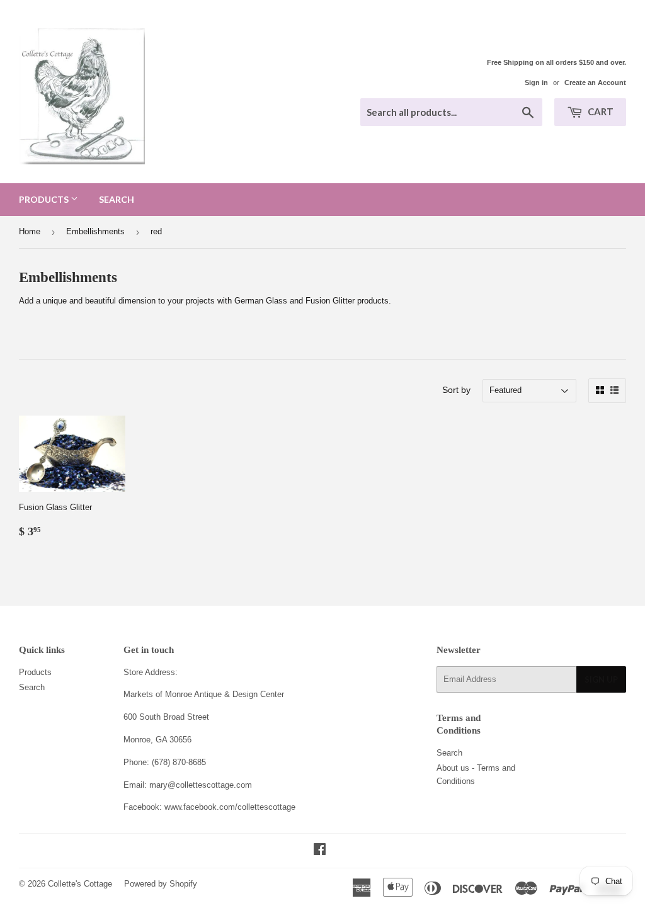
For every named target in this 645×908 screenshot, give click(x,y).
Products (45, 199)
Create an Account (595, 82)
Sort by (456, 390)
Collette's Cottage (80, 883)
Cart (600, 111)
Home (29, 231)
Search (116, 199)
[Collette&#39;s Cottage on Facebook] (319, 851)
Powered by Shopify (160, 883)
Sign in (536, 82)
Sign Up (601, 679)
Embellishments (95, 231)
